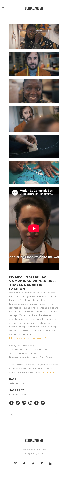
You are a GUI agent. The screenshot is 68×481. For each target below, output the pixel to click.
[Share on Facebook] (11, 402)
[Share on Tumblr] (36, 402)
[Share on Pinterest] (43, 402)
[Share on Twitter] (18, 402)
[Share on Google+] (24, 402)
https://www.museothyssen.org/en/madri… (31, 338)
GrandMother (47, 372)
